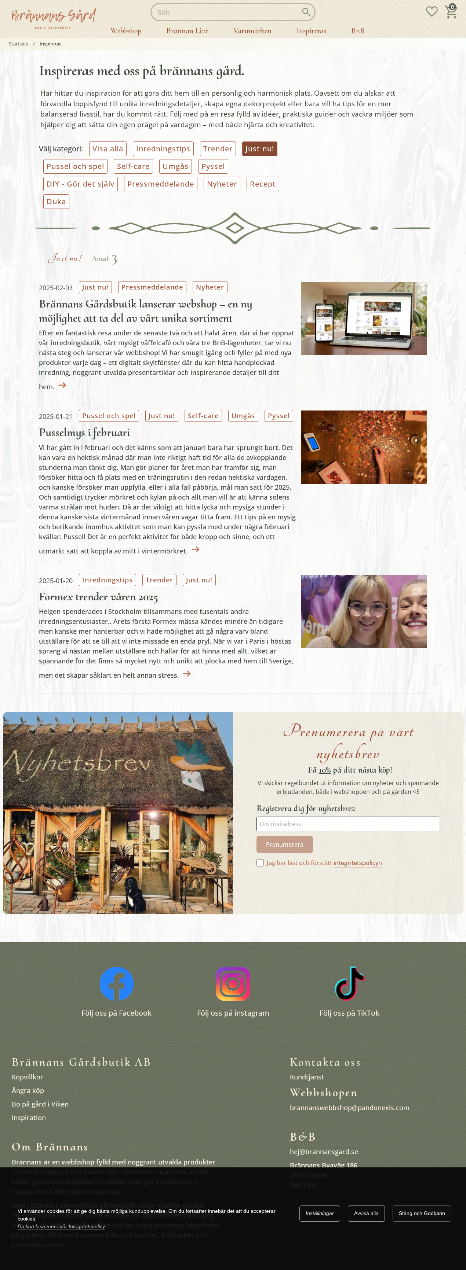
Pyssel (213, 166)
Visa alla (107, 149)
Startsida (18, 43)
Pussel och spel (75, 166)
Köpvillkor (27, 1077)
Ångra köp (28, 1090)
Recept (263, 184)
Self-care (133, 166)
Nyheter (222, 184)
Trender (218, 149)
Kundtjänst (307, 1077)
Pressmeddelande (160, 184)
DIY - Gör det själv (80, 184)
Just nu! (95, 287)
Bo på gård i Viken (40, 1104)
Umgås (176, 166)
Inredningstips (163, 149)
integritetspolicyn (358, 863)
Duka (56, 201)
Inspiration (29, 1117)
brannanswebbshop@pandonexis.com (349, 1107)
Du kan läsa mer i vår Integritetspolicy (61, 1226)
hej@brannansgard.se (324, 1152)
